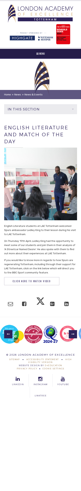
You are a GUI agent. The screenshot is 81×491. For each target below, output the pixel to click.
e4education (53, 365)
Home (7, 94)
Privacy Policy (27, 368)
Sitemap (14, 359)
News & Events (33, 94)
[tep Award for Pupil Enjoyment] (67, 334)
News (17, 94)
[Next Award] (73, 334)
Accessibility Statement (42, 359)
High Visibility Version (50, 361)
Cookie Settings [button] (53, 368)
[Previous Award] (8, 334)
